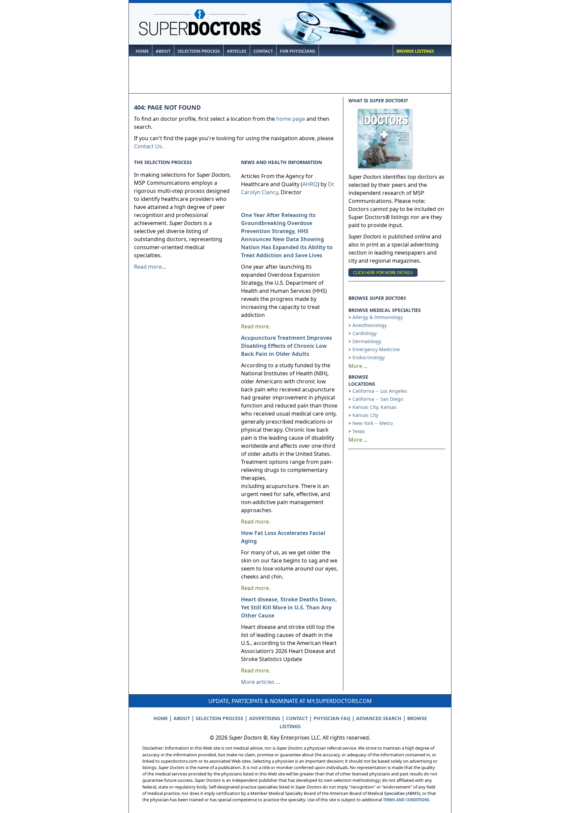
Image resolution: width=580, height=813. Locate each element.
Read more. (255, 326)
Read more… (150, 266)
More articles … (260, 682)
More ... (358, 366)
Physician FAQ (331, 718)
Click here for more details (383, 272)
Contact (263, 51)
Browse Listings (415, 51)
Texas (358, 431)
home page (290, 118)
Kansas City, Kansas (374, 407)
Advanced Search (378, 718)
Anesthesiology (369, 325)
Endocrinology (368, 357)
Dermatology (366, 341)
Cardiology (364, 333)
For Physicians (297, 51)
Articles (236, 51)
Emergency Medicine (376, 349)
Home (142, 51)
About (163, 51)
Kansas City (365, 415)
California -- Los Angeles (379, 391)
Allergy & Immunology (377, 317)
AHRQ (310, 184)
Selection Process (199, 51)
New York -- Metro (372, 423)
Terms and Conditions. (406, 799)
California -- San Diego (377, 399)
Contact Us (148, 146)
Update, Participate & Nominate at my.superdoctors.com (290, 701)
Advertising (264, 718)
